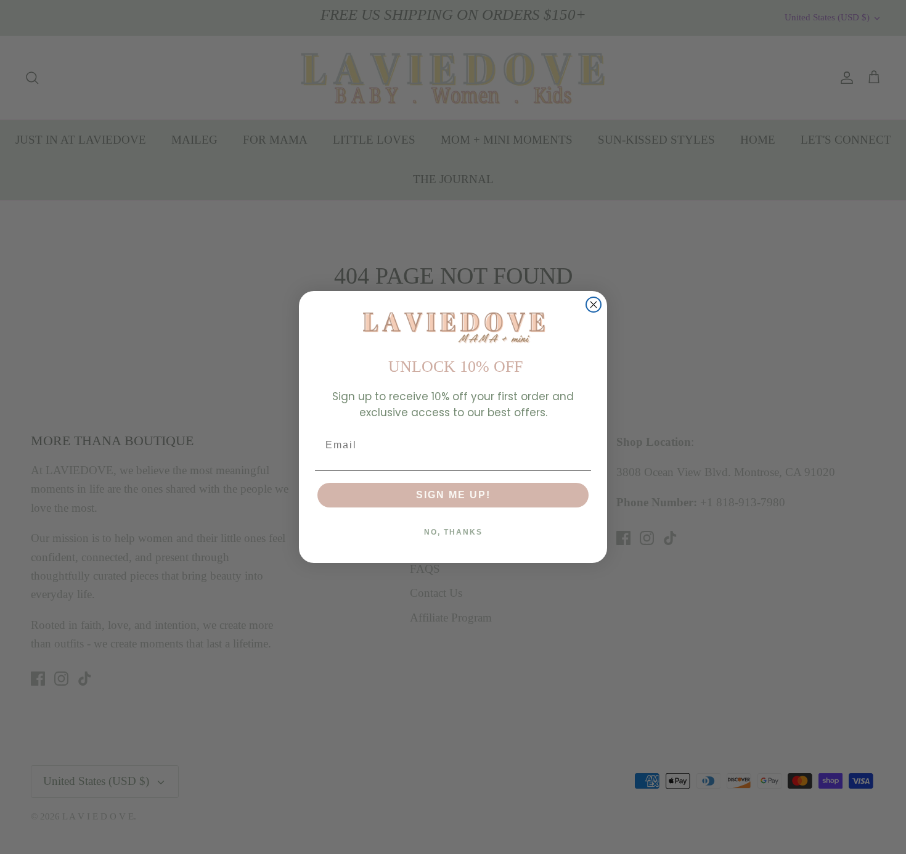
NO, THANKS (453, 532)
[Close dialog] (593, 304)
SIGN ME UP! (453, 495)
